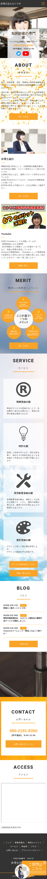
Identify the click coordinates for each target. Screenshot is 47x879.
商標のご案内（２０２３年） (15, 608)
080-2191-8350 (23, 45)
